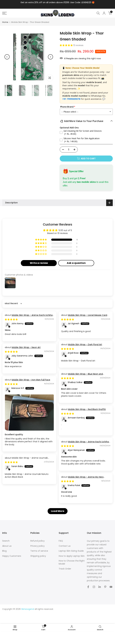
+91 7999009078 (71, 98)
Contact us (65, 546)
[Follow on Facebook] (88, 587)
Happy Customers (11, 556)
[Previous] (7, 56)
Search (6, 540)
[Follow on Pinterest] (105, 587)
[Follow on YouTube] (111, 587)
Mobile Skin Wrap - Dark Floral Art (85, 344)
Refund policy (37, 540)
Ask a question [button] (76, 263)
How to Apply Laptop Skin (72, 556)
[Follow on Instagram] (94, 587)
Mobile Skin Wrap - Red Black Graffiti (87, 409)
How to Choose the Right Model (72, 562)
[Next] (50, 56)
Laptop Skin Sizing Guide (71, 551)
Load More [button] (57, 511)
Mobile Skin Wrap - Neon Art (26, 347)
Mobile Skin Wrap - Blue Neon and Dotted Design (82, 375)
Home (5, 22)
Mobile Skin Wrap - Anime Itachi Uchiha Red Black (29, 317)
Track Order (65, 568)
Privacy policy (37, 546)
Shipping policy (38, 556)
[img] (11, 319)
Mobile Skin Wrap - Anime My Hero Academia (82, 478)
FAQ (61, 540)
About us (7, 546)
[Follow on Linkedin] (99, 587)
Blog (4, 551)
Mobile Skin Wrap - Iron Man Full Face (31, 379)
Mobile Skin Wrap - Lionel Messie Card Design (84, 317)
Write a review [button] (39, 263)
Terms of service (39, 551)
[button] (66, 45)
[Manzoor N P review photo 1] (29, 412)
